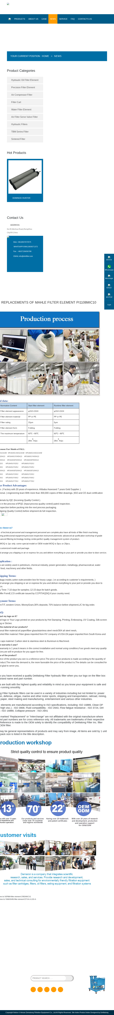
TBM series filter (20, 131)
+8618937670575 (24, 242)
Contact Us (15, 218)
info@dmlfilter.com (26, 256)
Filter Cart (16, 102)
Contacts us (85, 19)
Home (45, 56)
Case (44, 19)
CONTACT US (58, 951)
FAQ (73, 19)
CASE (55, 933)
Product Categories (21, 70)
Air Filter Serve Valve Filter (24, 117)
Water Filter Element (21, 109)
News (53, 19)
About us (33, 19)
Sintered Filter (18, 139)
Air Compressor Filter (21, 95)
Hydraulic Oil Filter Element (24, 80)
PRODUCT (57, 924)
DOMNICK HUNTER (21, 198)
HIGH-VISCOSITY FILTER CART (58, 967)
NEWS (55, 937)
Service (63, 19)
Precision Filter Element (23, 87)
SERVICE (57, 942)
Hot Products (16, 153)
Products (19, 19)
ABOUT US (57, 929)
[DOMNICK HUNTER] (25, 196)
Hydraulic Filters (19, 124)
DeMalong (104, 1012)
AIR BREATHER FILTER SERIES (43, 970)
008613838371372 (30, 247)
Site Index (75, 1012)
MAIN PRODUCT (20, 916)
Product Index (85, 1012)
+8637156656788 (24, 251)
